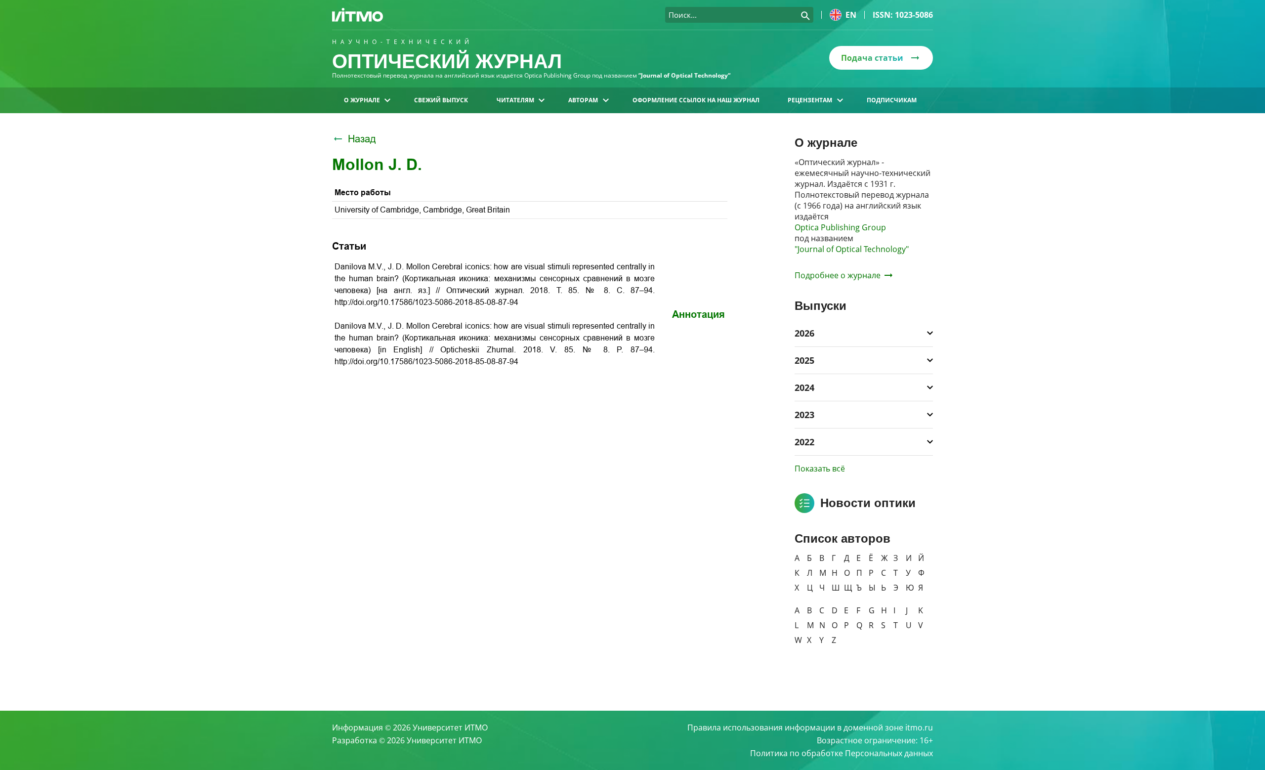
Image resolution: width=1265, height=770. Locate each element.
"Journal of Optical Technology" (852, 249)
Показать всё (820, 468)
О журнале (362, 100)
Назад (362, 138)
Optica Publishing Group (840, 227)
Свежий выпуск (441, 100)
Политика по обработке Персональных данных (841, 753)
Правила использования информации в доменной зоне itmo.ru (810, 727)
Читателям (515, 100)
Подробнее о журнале (838, 275)
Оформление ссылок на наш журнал (695, 100)
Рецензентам (810, 100)
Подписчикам (892, 100)
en (850, 14)
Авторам (583, 100)
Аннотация (698, 314)
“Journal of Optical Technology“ (684, 75)
